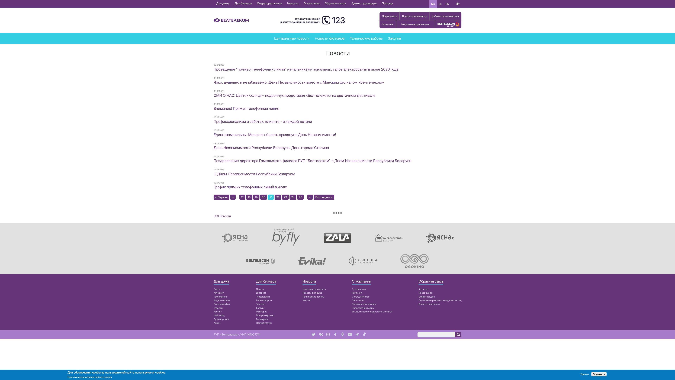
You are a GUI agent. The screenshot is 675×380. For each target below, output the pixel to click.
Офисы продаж (427, 296)
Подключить (389, 16)
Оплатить (387, 24)
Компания (357, 293)
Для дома (222, 3)
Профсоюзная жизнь (363, 308)
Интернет (219, 293)
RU (433, 4)
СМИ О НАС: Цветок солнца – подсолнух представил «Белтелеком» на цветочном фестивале (294, 95)
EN (447, 4)
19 (257, 197)
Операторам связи (269, 3)
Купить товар (448, 24)
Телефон (218, 308)
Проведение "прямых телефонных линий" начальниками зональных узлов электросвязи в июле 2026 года (306, 69)
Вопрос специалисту (414, 16)
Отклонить (599, 374)
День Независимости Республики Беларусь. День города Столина (271, 147)
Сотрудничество (360, 296)
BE (440, 4)
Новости (292, 3)
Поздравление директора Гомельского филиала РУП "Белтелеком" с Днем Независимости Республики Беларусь (312, 161)
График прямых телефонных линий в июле (250, 187)
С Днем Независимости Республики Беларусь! (254, 174)
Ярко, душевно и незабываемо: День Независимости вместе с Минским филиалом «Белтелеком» (299, 82)
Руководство (359, 289)
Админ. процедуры (364, 3)
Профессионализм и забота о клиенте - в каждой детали (263, 121)
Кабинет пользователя (445, 16)
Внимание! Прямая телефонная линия (246, 108)
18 (250, 197)
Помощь (387, 3)
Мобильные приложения (415, 24)
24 (293, 197)
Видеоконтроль (222, 300)
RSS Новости (222, 216)
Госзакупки (262, 319)
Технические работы (366, 38)
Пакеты (217, 289)
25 (301, 197)
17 (243, 197)
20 (264, 197)
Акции (217, 323)
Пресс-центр (425, 293)
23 (286, 197)
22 (278, 197)
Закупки (394, 38)
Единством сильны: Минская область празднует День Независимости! (275, 134)
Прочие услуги (221, 319)
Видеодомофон (222, 304)
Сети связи (358, 300)
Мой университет (265, 315)
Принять (584, 374)
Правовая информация (364, 304)
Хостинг (218, 311)
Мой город (219, 315)
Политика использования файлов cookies (90, 377)
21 (271, 197)
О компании (312, 3)
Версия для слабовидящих (457, 4)
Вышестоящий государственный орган (372, 311)
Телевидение (220, 296)
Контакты (423, 289)
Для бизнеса (243, 3)
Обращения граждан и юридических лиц (440, 300)
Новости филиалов (330, 38)
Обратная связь (335, 3)
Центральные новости (292, 38)
